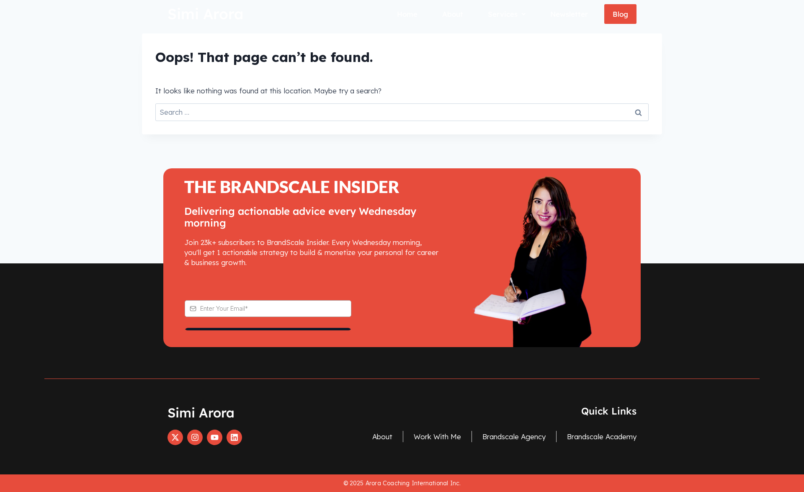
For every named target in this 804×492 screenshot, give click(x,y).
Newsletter (569, 14)
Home (407, 14)
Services (503, 14)
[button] (506, 14)
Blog (620, 14)
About (452, 14)
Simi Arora (205, 14)
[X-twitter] (175, 437)
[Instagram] (195, 437)
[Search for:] (402, 112)
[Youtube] (214, 437)
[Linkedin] (234, 437)
